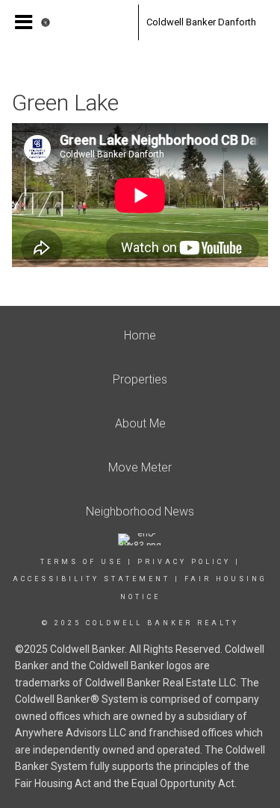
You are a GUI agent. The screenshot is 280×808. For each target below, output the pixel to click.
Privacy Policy (184, 562)
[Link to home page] (86, 22)
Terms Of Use (81, 562)
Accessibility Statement (91, 579)
